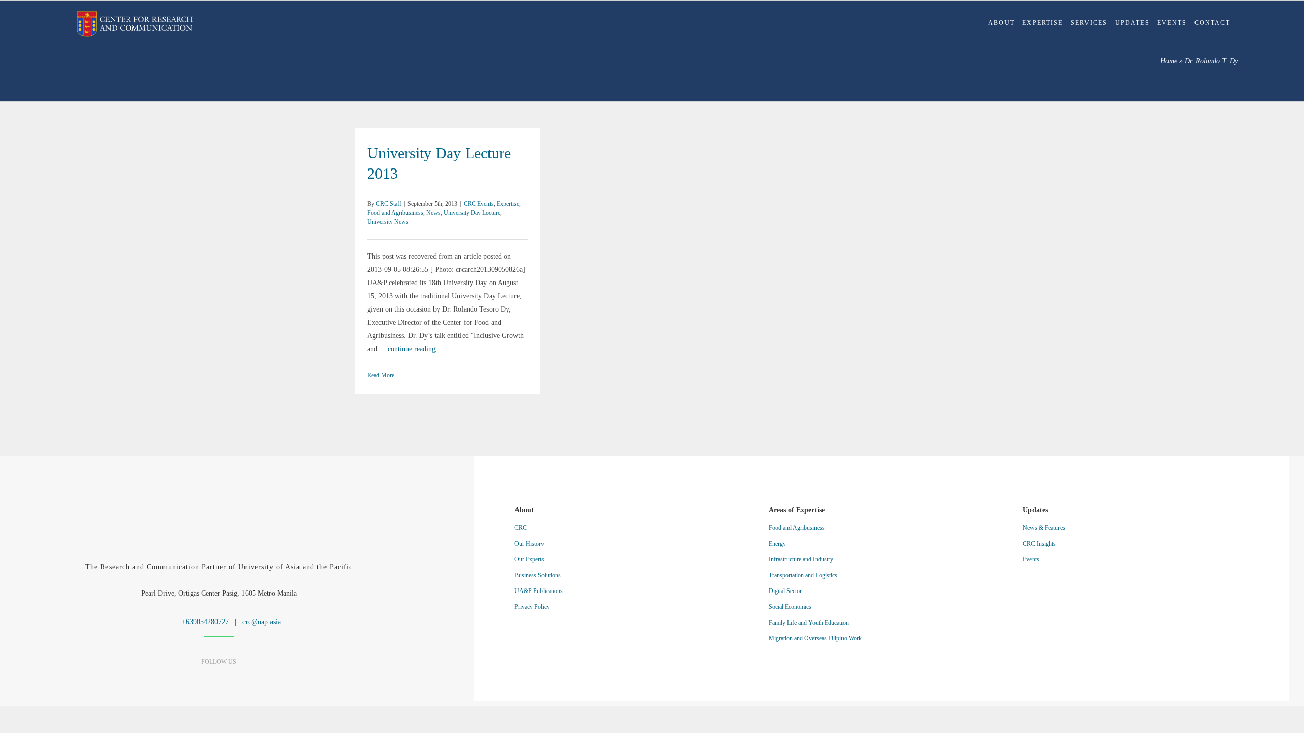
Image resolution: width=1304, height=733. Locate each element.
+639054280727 (204, 622)
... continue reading (407, 349)
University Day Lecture (472, 212)
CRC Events (479, 203)
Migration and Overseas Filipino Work (815, 638)
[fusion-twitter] (236, 676)
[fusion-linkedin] (201, 676)
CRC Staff (388, 203)
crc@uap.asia (261, 622)
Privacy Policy (532, 606)
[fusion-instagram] (219, 676)
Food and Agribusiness (395, 212)
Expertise (508, 203)
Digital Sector (785, 591)
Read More (380, 375)
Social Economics (790, 606)
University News (388, 221)
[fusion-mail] (254, 676)
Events (1031, 559)
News (433, 212)
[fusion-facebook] (183, 676)
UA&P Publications (538, 591)
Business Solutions (537, 575)
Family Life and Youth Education (809, 622)
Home (1168, 61)
